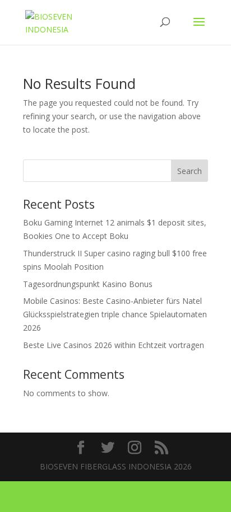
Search (189, 171)
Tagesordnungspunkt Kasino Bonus (88, 284)
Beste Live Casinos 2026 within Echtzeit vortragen (113, 345)
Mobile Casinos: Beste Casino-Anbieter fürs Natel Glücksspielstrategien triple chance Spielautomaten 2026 (115, 314)
